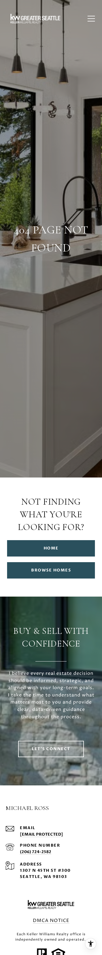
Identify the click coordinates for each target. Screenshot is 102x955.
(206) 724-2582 (35, 852)
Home (51, 548)
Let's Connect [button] (51, 749)
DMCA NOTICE (51, 920)
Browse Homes (51, 570)
